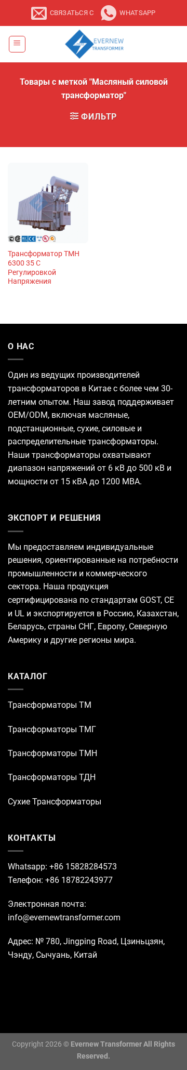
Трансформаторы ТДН (52, 777)
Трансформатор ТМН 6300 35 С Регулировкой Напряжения (43, 267)
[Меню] (17, 44)
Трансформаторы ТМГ (52, 729)
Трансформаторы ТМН (52, 753)
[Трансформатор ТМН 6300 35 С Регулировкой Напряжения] (48, 203)
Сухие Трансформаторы (54, 802)
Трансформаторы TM (49, 705)
